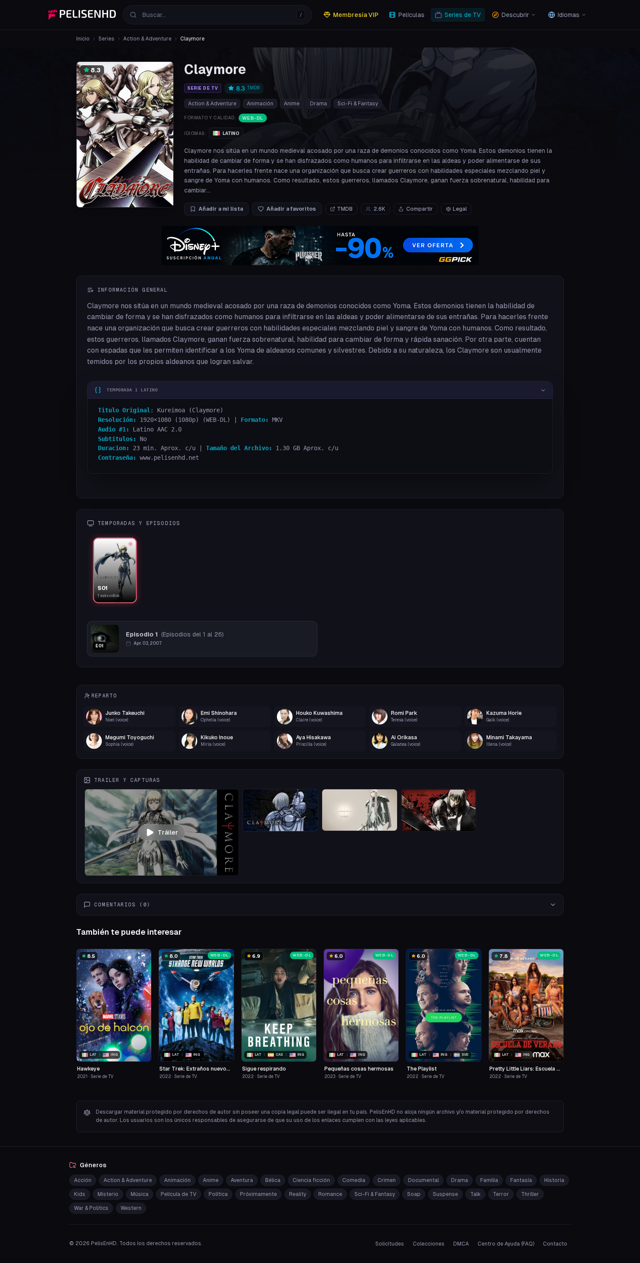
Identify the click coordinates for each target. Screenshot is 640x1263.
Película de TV (178, 1194)
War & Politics (91, 1208)
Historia (554, 1180)
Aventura (242, 1180)
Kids (79, 1194)
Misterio (108, 1194)
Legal (460, 209)
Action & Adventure (147, 39)
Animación (260, 104)
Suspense (445, 1194)
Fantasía (521, 1180)
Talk (475, 1194)
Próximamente (258, 1194)
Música (139, 1194)
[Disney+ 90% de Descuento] (320, 245)
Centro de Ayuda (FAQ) (506, 1244)
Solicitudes (389, 1244)
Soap (414, 1194)
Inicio (83, 39)
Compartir (419, 209)
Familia (489, 1180)
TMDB (345, 209)
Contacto (555, 1244)
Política (218, 1194)
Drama (318, 104)
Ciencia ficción (311, 1180)
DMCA (461, 1244)
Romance (330, 1194)
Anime (292, 104)
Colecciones (429, 1244)
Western (131, 1208)
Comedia (353, 1180)
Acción (82, 1180)
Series (106, 39)
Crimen (386, 1180)
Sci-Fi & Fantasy (357, 104)
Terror (501, 1194)
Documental (423, 1180)
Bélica (272, 1180)
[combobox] (217, 14)
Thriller (530, 1194)
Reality (297, 1194)
